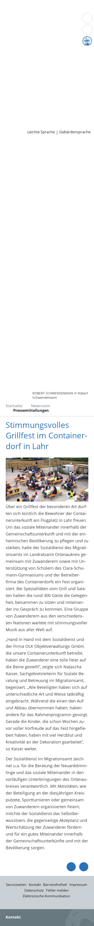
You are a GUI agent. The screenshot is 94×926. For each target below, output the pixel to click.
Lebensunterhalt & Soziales (43, 8)
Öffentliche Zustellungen (65, 125)
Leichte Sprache (41, 132)
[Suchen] (87, 29)
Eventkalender (49, 102)
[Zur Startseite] (16, 147)
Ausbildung (75, 102)
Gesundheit (78, 20)
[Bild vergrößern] (47, 480)
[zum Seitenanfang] (83, 866)
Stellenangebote (18, 102)
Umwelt (10, 26)
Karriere (7, 96)
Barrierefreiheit (55, 884)
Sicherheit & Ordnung (24, 20)
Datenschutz (34, 890)
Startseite (14, 405)
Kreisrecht (70, 84)
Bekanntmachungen (44, 61)
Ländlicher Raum (47, 55)
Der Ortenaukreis (19, 43)
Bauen (9, 8)
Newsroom (10, 119)
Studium (11, 108)
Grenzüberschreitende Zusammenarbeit (41, 72)
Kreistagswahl (16, 90)
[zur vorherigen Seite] (71, 866)
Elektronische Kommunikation (46, 896)
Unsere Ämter (13, 32)
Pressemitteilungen (22, 125)
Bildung (76, 49)
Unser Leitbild (16, 113)
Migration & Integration (40, 14)
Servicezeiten (16, 884)
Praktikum (30, 108)
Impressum (78, 884)
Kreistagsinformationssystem (31, 84)
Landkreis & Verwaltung (22, 38)
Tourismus (13, 61)
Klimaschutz (76, 55)
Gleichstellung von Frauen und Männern (42, 66)
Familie (10, 14)
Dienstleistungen (16, 3)
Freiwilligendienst (58, 108)
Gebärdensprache (75, 132)
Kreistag (8, 78)
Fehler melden (57, 890)
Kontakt (35, 884)
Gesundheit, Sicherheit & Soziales (35, 49)
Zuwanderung (16, 55)
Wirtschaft (56, 20)
